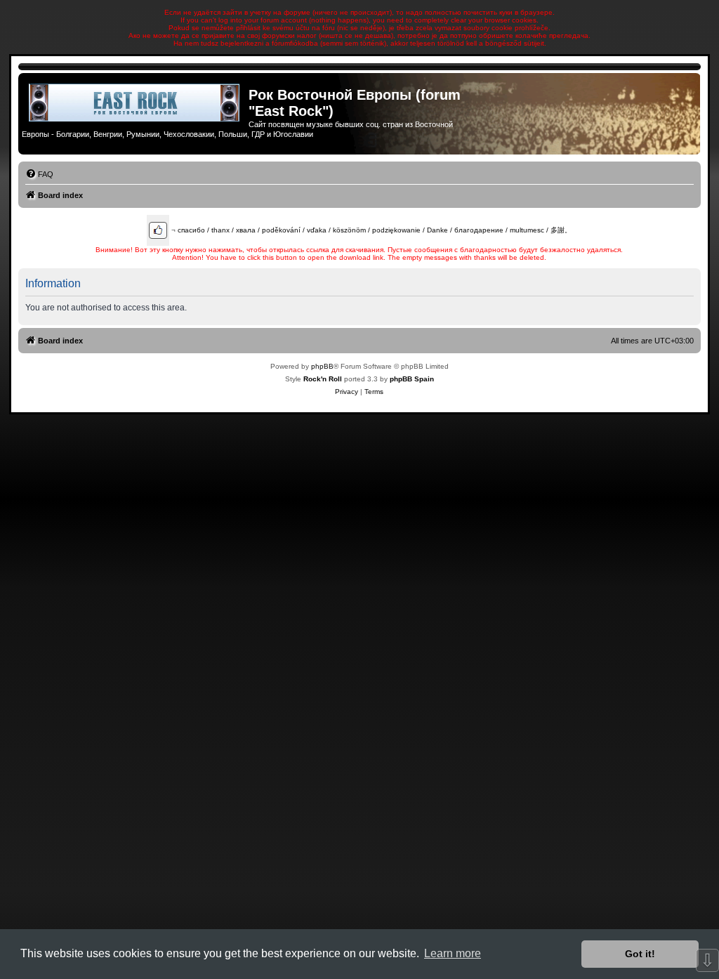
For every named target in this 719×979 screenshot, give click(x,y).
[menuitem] (39, 174)
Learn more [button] (452, 953)
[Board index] (135, 103)
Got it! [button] (640, 953)
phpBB (322, 366)
